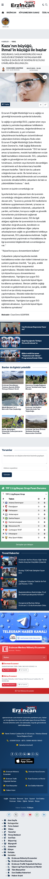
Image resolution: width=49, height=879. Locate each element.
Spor (26, 799)
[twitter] (16, 815)
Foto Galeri (13, 826)
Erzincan (13, 801)
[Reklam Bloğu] (24, 627)
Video (19, 801)
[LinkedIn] (24, 754)
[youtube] (30, 815)
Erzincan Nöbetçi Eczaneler (11, 773)
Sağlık (6, 799)
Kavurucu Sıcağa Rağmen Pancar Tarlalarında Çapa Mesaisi (36, 387)
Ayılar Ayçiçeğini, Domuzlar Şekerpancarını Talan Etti (12, 431)
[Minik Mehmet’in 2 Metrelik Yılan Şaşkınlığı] (13, 399)
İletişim (31, 801)
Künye (37, 801)
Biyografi (12, 844)
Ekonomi (20, 799)
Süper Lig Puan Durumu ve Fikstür (27, 867)
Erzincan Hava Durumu (37, 772)
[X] (16, 754)
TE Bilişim (30, 808)
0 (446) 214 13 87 (10, 670)
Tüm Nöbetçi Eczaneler (25, 691)
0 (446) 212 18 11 (10, 684)
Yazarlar (12, 832)
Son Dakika (40, 799)
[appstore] (24, 761)
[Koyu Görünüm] (43, 4)
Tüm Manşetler (11, 786)
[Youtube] (29, 754)
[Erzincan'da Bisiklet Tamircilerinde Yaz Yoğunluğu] (36, 399)
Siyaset (32, 799)
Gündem (12, 799)
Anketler (12, 847)
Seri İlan (11, 838)
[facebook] (9, 815)
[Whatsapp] (33, 754)
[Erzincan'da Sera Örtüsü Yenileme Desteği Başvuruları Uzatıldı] (36, 421)
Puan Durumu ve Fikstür (36, 779)
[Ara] (46, 4)
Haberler (5, 42)
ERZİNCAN (11, 13)
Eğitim (25, 801)
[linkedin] (44, 815)
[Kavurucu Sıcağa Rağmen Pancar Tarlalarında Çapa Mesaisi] (36, 377)
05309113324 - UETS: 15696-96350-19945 (26, 740)
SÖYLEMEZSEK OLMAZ (29, 13)
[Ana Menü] (2, 5)
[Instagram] (20, 754)
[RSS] (37, 754)
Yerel (14, 42)
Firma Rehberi (14, 835)
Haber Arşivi (10, 790)
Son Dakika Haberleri (35, 786)
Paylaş (6, 104)
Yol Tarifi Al (24, 670)
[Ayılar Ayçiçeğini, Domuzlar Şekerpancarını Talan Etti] (13, 421)
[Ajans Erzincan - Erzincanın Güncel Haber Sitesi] (23, 5)
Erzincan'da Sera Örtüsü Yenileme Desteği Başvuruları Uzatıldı (35, 431)
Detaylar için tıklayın (24, 545)
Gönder (7, 475)
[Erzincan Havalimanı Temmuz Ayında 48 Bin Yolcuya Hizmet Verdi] (13, 377)
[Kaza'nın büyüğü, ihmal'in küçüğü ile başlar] (24, 87)
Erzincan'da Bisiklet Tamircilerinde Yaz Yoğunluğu (33, 409)
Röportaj (12, 841)
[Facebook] (12, 754)
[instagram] (23, 815)
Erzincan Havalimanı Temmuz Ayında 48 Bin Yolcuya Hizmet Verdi (11, 387)
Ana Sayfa (12, 820)
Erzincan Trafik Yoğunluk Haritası (10, 780)
